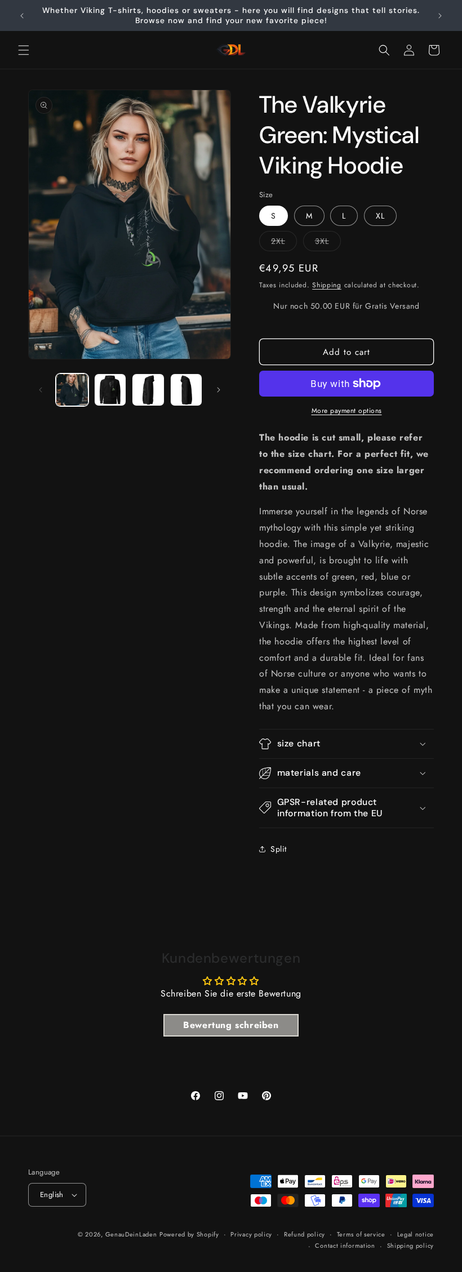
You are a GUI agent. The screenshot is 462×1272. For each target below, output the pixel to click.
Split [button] (278, 849)
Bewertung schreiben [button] (230, 1025)
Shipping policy (410, 1245)
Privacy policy (251, 1234)
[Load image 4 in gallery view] (186, 389)
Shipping (326, 285)
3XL (328, 243)
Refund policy (304, 1234)
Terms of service (361, 1234)
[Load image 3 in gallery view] (148, 389)
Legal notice (415, 1234)
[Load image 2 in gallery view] (110, 389)
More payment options (347, 411)
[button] (23, 50)
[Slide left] (40, 389)
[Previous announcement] (22, 15)
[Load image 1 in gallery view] (72, 389)
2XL (284, 243)
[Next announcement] (440, 15)
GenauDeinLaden (131, 1234)
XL (380, 215)
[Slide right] (218, 389)
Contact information (345, 1245)
